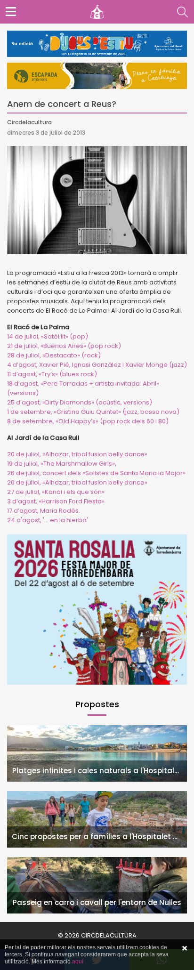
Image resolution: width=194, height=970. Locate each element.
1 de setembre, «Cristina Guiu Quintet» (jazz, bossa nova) (93, 411)
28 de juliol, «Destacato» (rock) (54, 355)
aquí (77, 961)
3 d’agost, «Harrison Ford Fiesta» (56, 501)
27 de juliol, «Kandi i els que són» (56, 491)
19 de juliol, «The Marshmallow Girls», (61, 463)
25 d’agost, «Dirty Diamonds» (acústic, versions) (79, 402)
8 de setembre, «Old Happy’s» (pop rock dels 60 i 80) (88, 421)
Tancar (184, 948)
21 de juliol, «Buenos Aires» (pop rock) (64, 345)
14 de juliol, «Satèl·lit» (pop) (47, 336)
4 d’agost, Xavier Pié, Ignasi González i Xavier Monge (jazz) (97, 364)
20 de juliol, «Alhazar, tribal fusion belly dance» (77, 454)
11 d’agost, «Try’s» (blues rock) (52, 374)
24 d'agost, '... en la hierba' (47, 520)
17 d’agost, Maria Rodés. (43, 510)
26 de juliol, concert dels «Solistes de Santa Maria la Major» (96, 473)
